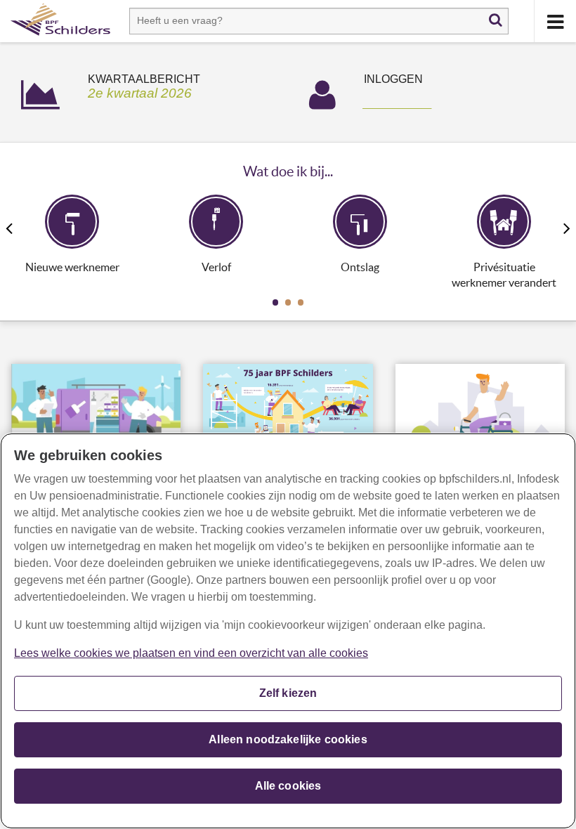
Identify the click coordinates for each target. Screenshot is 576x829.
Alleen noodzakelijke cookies (288, 739)
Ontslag (360, 267)
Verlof (216, 267)
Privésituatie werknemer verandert (504, 275)
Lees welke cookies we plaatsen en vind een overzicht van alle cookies (191, 653)
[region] (288, 631)
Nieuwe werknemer (72, 267)
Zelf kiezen (288, 693)
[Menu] (555, 21)
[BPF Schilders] (60, 21)
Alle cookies (288, 786)
